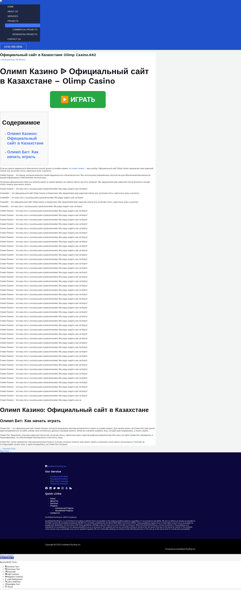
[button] (7, 558)
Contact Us (14, 39)
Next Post (5, 451)
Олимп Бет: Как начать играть (22, 154)
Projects (13, 21)
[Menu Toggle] (22, 25)
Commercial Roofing (59, 476)
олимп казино (77, 168)
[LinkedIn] (50, 489)
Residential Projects (25, 34)
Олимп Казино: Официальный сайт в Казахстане (25, 138)
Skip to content (6, 555)
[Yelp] (66, 489)
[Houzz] (70, 489)
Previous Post (7, 449)
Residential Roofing (58, 479)
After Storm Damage (59, 481)
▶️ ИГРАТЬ (78, 99)
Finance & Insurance (59, 483)
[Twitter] (54, 489)
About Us (13, 11)
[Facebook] (46, 489)
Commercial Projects (25, 30)
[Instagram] (62, 489)
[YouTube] (58, 489)
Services (13, 16)
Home (11, 7)
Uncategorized (7, 59)
